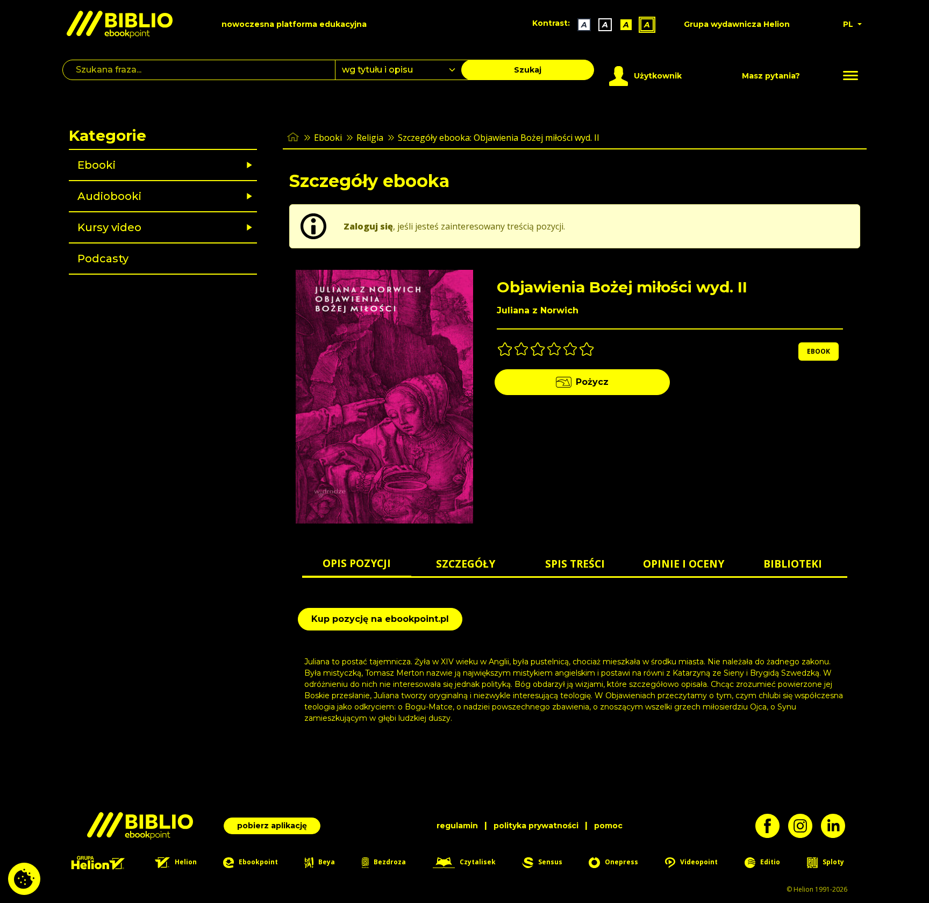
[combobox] (404, 70)
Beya (325, 861)
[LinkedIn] (837, 826)
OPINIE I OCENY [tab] (683, 563)
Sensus (549, 861)
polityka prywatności (536, 825)
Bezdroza (389, 861)
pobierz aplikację (272, 825)
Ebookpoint (257, 861)
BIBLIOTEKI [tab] (792, 563)
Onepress (620, 861)
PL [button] (849, 24)
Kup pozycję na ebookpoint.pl (380, 619)
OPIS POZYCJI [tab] (357, 563)
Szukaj (527, 70)
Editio (769, 861)
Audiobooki (109, 196)
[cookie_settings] (24, 879)
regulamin (457, 825)
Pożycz (592, 382)
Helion (185, 861)
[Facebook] (771, 826)
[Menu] (850, 75)
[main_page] (293, 137)
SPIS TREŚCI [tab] (575, 563)
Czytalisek (477, 861)
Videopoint (698, 861)
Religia (369, 138)
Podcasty (102, 258)
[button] (190, 165)
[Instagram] (804, 826)
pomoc (608, 825)
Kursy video (109, 227)
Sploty (832, 861)
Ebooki (96, 165)
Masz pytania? (771, 76)
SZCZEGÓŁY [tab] (465, 563)
